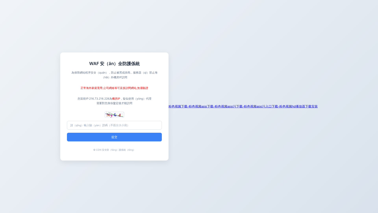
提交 (114, 137)
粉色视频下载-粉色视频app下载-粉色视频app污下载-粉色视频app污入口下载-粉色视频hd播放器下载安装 (243, 106)
